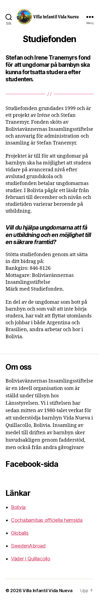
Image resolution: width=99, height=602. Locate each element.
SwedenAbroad (28, 546)
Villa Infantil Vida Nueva (47, 590)
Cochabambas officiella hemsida (46, 520)
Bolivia (18, 507)
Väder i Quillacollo (30, 559)
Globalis (20, 533)
